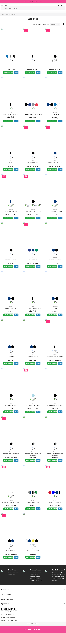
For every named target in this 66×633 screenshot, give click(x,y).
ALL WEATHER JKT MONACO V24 (11, 66)
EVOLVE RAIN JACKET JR (11, 260)
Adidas (55, 64)
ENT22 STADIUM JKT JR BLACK (33, 211)
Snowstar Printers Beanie (33, 502)
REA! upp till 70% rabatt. (33, 2)
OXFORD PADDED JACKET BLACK (11, 453)
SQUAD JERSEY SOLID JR (33, 550)
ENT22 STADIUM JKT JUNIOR (55, 211)
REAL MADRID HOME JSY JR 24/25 (11, 502)
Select (11, 64)
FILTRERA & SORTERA (33, 629)
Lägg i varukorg (8, 72)
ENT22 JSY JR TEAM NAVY (11, 211)
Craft (33, 112)
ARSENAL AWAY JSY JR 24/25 (55, 66)
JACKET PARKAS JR (33, 356)
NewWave (55, 306)
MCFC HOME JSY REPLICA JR (33, 405)
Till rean (40, 2)
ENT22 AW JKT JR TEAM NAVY (55, 163)
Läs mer (16, 72)
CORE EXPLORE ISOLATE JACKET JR (33, 114)
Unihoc (33, 64)
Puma (33, 403)
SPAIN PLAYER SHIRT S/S (55, 502)
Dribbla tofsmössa (11, 163)
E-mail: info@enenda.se (8, 617)
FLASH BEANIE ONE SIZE (55, 260)
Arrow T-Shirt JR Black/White (33, 66)
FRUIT (55, 258)
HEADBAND (55, 308)
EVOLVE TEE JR (33, 260)
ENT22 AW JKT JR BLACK (33, 163)
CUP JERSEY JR (55, 114)
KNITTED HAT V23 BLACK (11, 405)
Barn (15, 14)
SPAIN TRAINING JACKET (11, 550)
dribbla (11, 161)
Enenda (28, 623)
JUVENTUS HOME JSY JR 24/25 (55, 356)
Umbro (55, 112)
